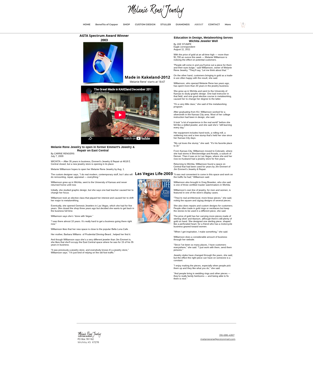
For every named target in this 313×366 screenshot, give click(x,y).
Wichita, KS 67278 (88, 342)
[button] (243, 25)
